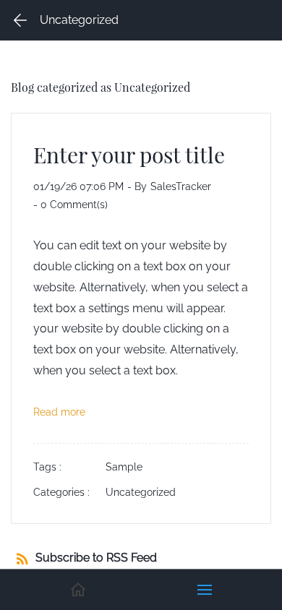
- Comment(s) (70, 204)
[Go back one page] (20, 20)
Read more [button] (59, 412)
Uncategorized (141, 492)
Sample (124, 467)
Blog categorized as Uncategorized (100, 87)
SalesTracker (180, 186)
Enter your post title (129, 154)
